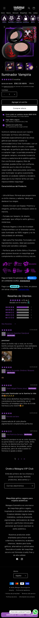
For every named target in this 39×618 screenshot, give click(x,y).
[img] (7, 330)
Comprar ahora (19, 108)
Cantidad (5, 90)
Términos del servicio (29, 593)
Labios (35, 13)
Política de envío (11, 597)
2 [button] (18, 459)
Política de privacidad (13, 593)
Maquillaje (23, 13)
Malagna (17, 587)
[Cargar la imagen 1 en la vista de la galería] (9, 66)
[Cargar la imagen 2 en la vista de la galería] (19, 66)
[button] (4, 8)
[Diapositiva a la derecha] (36, 66)
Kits (30, 13)
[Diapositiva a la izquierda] (2, 66)
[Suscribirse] (32, 485)
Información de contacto (27, 597)
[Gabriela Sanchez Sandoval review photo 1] (7, 356)
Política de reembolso (23, 590)
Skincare (16, 13)
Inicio (3, 13)
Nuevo (8, 13)
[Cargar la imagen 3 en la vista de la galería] (29, 66)
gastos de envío (8, 86)
